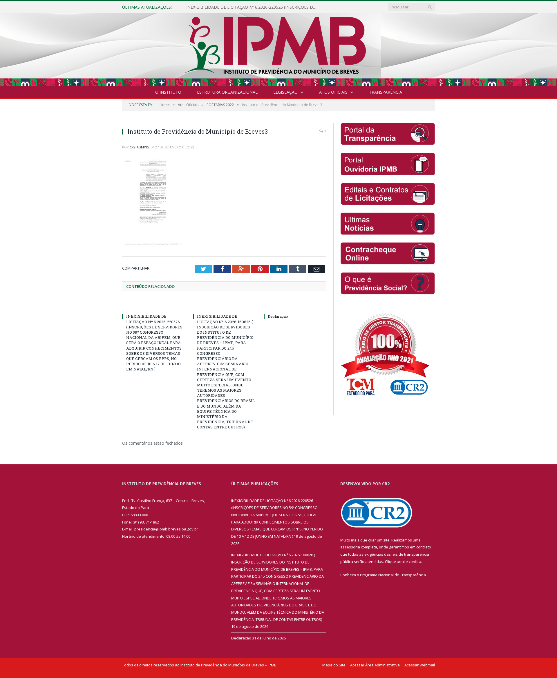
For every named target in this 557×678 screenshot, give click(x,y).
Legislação (285, 92)
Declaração (278, 316)
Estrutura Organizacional (227, 92)
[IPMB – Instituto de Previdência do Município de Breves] (279, 48)
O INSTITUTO (168, 92)
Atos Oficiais (333, 92)
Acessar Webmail (419, 664)
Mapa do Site (334, 664)
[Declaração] (295, 305)
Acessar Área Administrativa (375, 664)
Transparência (385, 92)
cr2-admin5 (139, 147)
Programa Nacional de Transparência (393, 574)
